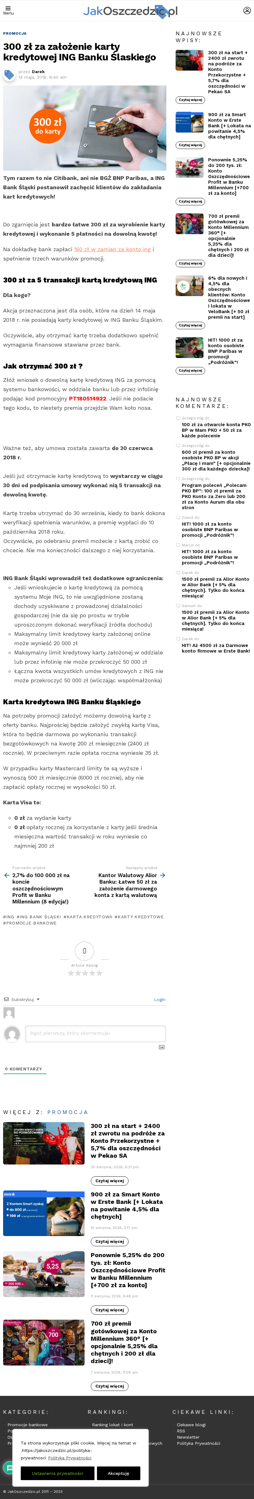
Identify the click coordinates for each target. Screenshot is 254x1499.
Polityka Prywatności (69, 1457)
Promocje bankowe (27, 1424)
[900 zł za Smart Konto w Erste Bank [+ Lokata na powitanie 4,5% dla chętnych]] (44, 1213)
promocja (68, 1112)
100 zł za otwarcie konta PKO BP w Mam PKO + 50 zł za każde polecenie (216, 430)
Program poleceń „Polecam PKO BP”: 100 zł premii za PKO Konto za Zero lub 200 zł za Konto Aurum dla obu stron (214, 496)
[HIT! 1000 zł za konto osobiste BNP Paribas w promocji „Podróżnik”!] (190, 347)
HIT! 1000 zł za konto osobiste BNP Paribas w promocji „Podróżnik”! (226, 351)
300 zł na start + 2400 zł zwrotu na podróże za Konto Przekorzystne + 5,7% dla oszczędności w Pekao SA (128, 1141)
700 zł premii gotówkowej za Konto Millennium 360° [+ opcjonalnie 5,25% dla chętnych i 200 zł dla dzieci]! (124, 1342)
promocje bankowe (31, 922)
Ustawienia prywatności (57, 1473)
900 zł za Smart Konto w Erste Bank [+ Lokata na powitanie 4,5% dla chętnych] (127, 1206)
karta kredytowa (89, 916)
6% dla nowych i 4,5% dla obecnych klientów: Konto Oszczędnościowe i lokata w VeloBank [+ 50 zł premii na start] (229, 297)
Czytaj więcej (109, 1180)
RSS (181, 1430)
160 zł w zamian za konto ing (112, 249)
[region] (80, 1458)
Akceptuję (118, 1473)
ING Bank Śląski (40, 916)
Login (158, 999)
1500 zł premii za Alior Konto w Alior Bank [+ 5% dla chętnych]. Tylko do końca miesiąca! (215, 587)
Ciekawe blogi (191, 1424)
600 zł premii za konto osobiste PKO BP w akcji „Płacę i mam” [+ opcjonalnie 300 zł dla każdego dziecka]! (216, 460)
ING (10, 916)
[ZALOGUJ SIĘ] (247, 10)
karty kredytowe (141, 916)
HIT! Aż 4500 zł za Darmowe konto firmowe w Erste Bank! (216, 648)
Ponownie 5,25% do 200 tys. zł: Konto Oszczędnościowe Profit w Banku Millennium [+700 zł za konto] (128, 1270)
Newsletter (188, 1437)
